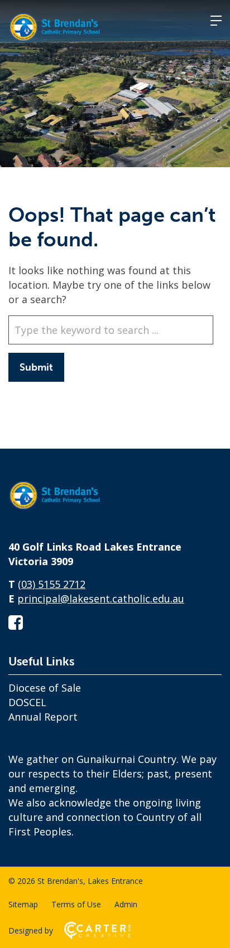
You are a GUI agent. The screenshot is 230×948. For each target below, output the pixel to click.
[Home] (64, 510)
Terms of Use (76, 904)
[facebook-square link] (15, 622)
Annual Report (43, 716)
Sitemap (23, 904)
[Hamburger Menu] (216, 21)
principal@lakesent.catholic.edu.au (100, 598)
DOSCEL (27, 702)
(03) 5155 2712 (51, 584)
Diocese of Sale (44, 687)
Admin (125, 904)
